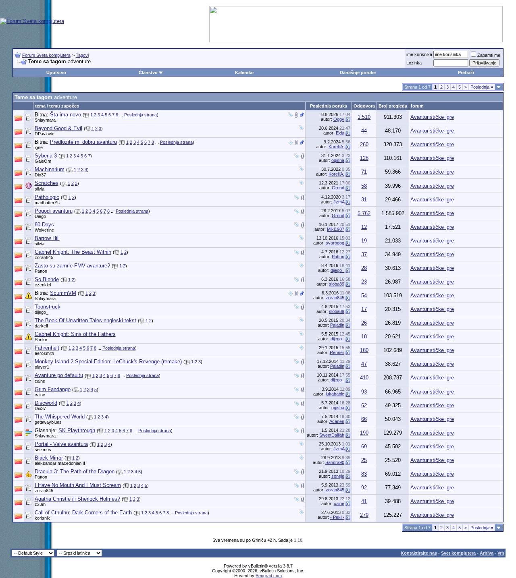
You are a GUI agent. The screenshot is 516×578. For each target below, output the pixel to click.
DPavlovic (44, 133)
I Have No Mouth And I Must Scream (78, 485)
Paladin (337, 325)
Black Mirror (49, 458)
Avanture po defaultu (59, 375)
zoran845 (44, 257)
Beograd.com (269, 575)
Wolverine (44, 230)
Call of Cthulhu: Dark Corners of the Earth (83, 513)
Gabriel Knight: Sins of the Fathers (75, 334)
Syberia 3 (46, 156)
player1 (42, 367)
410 (364, 378)
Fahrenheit (47, 348)
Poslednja (481, 87)
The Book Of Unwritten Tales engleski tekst (85, 320)
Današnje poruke (358, 72)
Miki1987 (335, 229)
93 (364, 392)
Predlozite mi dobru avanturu (83, 142)
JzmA (338, 201)
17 (364, 309)
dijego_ (337, 270)
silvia (39, 188)
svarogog (335, 242)
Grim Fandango (53, 389)
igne (39, 147)
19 (364, 241)
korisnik (42, 518)
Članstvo (148, 72)
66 (364, 419)
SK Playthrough (76, 430)
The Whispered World (60, 417)
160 (364, 350)
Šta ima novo (65, 115)
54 (364, 295)
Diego (40, 216)
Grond (338, 187)
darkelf (41, 325)
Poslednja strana (140, 114)
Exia (340, 133)
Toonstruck (47, 307)
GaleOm (43, 161)
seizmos (43, 449)
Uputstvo (56, 72)
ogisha (337, 160)
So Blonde (47, 279)
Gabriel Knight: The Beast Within (73, 252)
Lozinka (414, 62)
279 (364, 515)
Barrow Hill (47, 238)
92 (364, 488)
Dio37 (40, 174)
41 (364, 501)
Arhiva (486, 553)
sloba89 (336, 284)
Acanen (336, 421)
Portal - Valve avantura (61, 444)
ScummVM (63, 293)
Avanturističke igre (432, 117)
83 (364, 474)
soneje (337, 476)
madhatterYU (47, 202)
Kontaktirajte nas (419, 553)
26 (364, 323)
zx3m (40, 504)
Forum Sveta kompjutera (46, 55)
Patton (338, 256)
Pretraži (466, 72)
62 (364, 405)
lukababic (335, 394)
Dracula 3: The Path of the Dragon (74, 471)
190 (364, 433)
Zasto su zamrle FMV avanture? (72, 266)
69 (364, 446)
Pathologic (47, 197)
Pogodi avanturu (54, 211)
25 (364, 460)
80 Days (44, 225)
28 (364, 268)
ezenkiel (43, 284)
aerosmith (44, 353)
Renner (337, 352)
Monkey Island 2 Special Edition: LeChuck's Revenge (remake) (108, 361)
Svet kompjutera (458, 553)
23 (364, 282)
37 (364, 254)
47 (364, 364)
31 (364, 200)
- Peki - (337, 517)
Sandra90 (334, 462)
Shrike (41, 339)
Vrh (500, 553)
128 (364, 158)
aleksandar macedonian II (60, 463)
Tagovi (82, 55)
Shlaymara (45, 120)
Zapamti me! (489, 55)
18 (364, 337)
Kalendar (244, 72)
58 (364, 186)
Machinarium (49, 169)
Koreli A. (336, 146)
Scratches (46, 183)
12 (364, 227)
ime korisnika (419, 54)
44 (364, 131)
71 (364, 172)
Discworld (46, 403)
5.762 (364, 213)
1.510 (364, 117)
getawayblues (48, 422)
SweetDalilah (331, 435)
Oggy (338, 119)
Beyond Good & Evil (58, 128)
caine (40, 381)
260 (364, 144)
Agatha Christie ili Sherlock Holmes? (77, 499)
